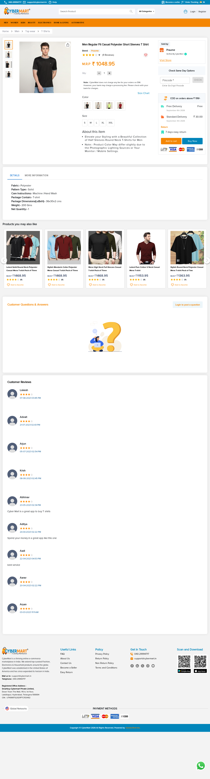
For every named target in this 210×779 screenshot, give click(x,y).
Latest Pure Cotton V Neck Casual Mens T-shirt (144, 269)
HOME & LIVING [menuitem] (61, 23)
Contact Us (66, 663)
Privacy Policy (102, 654)
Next (206, 260)
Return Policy (102, 658)
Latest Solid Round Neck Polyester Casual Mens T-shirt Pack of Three (21, 269)
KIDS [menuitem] (23, 23)
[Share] (68, 45)
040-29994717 (19, 679)
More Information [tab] (36, 175)
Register (202, 11)
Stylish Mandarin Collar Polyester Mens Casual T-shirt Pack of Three (62, 269)
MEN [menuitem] (6, 23)
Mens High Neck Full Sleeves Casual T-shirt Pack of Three (104, 269)
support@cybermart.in (21, 676)
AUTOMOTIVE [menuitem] (77, 23)
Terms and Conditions (106, 667)
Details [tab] (15, 175)
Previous (3, 260)
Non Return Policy (104, 663)
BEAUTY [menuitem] (31, 23)
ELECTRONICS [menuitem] (44, 23)
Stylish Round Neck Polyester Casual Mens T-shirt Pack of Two (186, 269)
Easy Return (66, 672)
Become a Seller (68, 667)
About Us (65, 658)
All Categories (145, 11)
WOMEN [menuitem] (14, 23)
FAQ (62, 654)
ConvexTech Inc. (133, 728)
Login (192, 11)
